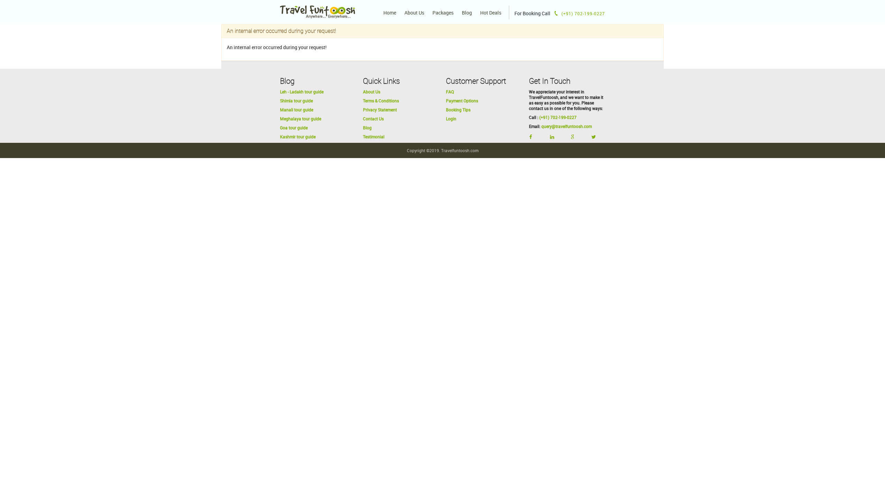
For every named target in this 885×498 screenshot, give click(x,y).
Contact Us (373, 118)
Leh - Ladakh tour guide (302, 91)
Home (389, 12)
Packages (443, 12)
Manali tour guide (296, 109)
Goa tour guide (294, 127)
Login (451, 118)
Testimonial (373, 136)
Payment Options (462, 100)
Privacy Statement (380, 109)
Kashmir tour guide (298, 136)
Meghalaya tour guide (300, 118)
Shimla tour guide (296, 100)
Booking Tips (458, 109)
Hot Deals (490, 12)
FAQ (450, 91)
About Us (414, 12)
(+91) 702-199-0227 (558, 117)
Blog (467, 12)
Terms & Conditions (381, 100)
